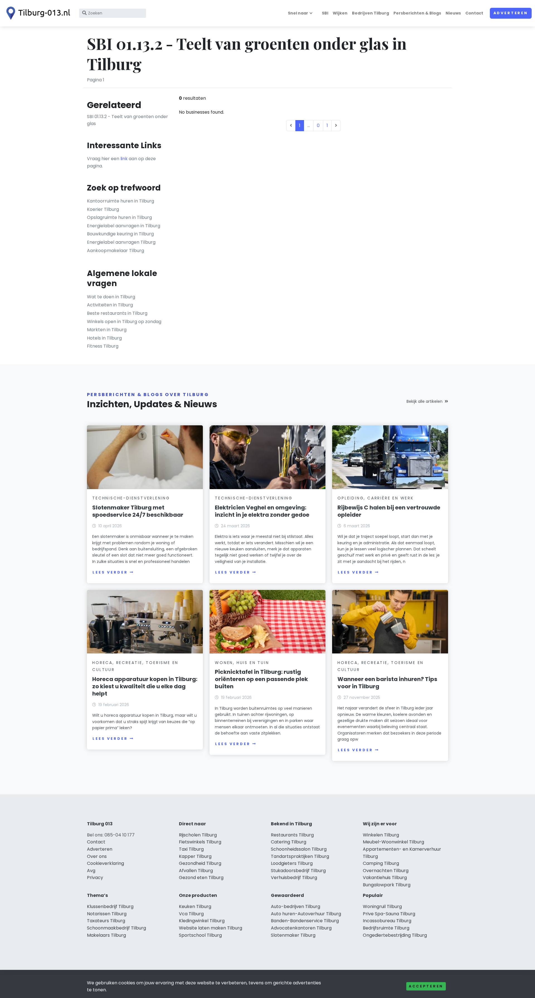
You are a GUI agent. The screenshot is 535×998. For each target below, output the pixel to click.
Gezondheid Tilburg (200, 863)
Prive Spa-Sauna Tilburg (389, 914)
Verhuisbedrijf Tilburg (294, 877)
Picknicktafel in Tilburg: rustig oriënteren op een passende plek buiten (261, 679)
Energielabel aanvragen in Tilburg (123, 226)
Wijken (340, 13)
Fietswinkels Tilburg (200, 842)
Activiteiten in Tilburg (110, 305)
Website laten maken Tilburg (210, 928)
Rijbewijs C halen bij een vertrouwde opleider (388, 511)
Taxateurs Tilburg (106, 921)
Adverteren (510, 13)
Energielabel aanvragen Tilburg (121, 242)
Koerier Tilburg (103, 209)
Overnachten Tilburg (385, 870)
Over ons (97, 856)
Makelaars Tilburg (106, 935)
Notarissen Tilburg (107, 914)
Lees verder (110, 572)
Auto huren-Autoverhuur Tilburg (306, 914)
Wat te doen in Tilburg (111, 297)
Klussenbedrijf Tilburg (110, 906)
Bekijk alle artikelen (424, 401)
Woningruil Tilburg (382, 906)
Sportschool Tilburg (200, 935)
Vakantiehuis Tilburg (385, 877)
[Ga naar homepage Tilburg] (36, 13)
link (124, 158)
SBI (325, 13)
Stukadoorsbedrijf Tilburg (298, 870)
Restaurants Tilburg (292, 835)
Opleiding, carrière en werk (375, 498)
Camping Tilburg (381, 863)
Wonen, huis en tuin (242, 662)
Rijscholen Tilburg (198, 835)
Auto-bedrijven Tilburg (295, 906)
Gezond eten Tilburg (201, 877)
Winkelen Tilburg (381, 835)
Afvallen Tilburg (196, 870)
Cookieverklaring (105, 863)
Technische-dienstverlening (131, 498)
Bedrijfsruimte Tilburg (386, 928)
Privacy (95, 877)
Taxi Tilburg (191, 849)
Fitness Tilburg (102, 346)
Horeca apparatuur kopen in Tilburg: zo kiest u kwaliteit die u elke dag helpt (144, 686)
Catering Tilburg (288, 842)
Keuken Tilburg (195, 906)
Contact (474, 13)
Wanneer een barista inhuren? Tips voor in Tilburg (387, 682)
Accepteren (426, 986)
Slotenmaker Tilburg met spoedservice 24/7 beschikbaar (137, 511)
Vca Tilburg (191, 914)
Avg (91, 870)
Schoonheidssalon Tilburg (299, 849)
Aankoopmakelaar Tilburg (115, 250)
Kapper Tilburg (195, 856)
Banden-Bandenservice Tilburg (305, 921)
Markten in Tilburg (107, 329)
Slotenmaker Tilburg (293, 935)
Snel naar (298, 13)
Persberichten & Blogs (417, 13)
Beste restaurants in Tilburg (117, 313)
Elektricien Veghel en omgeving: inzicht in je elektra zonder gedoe (262, 511)
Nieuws (453, 13)
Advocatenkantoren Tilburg (301, 928)
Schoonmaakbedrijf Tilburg (116, 928)
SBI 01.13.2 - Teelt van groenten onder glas (127, 120)
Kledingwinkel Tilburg (202, 921)
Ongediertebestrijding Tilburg (395, 935)
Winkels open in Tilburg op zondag (124, 321)
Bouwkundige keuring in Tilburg (120, 234)
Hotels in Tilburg (104, 338)
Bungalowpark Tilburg (386, 885)
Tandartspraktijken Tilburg (300, 856)
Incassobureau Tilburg (387, 921)
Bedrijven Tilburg (370, 13)
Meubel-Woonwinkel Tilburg (393, 842)
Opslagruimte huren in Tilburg (119, 217)
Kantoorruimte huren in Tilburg (120, 201)
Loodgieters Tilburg (292, 863)
